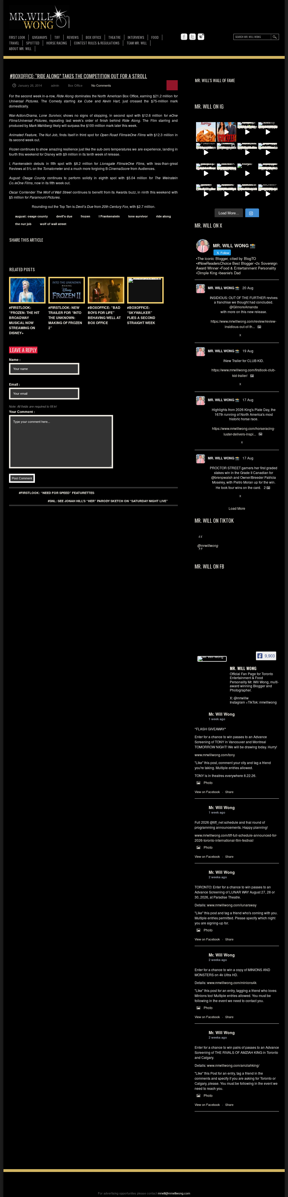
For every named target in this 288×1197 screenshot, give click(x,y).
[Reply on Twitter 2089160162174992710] (212, 442)
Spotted (32, 43)
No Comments (101, 85)
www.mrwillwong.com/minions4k (231, 982)
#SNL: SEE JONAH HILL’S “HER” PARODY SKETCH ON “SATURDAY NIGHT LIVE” (108, 501)
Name (15, 359)
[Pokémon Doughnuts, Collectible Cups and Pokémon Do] (206, 153)
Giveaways (39, 37)
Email (14, 384)
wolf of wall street (53, 224)
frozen (85, 216)
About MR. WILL (20, 48)
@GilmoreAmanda (244, 306)
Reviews (73, 37)
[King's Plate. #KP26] (247, 173)
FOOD (155, 37)
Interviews (136, 37)
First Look (17, 37)
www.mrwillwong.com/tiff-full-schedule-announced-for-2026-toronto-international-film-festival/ (236, 838)
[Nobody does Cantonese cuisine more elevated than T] (268, 132)
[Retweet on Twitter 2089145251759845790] (221, 496)
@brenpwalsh (222, 477)
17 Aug (247, 399)
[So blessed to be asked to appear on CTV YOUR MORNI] (227, 194)
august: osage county (31, 216)
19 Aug (247, 350)
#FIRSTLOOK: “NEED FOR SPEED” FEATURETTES (56, 493)
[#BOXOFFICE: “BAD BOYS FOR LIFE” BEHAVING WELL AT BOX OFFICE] (105, 290)
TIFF (57, 37)
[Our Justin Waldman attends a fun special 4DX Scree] (247, 194)
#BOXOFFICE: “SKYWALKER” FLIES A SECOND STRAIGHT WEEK (141, 315)
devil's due (64, 216)
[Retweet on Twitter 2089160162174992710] (221, 442)
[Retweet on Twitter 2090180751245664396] (221, 384)
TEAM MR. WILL (137, 43)
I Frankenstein (109, 216)
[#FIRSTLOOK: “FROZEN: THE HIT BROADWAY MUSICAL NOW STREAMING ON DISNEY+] (26, 290)
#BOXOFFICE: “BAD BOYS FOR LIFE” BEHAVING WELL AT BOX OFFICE (104, 315)
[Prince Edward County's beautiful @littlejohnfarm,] (227, 153)
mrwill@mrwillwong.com (174, 1193)
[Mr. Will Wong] (212, 659)
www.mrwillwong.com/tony (215, 754)
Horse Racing (56, 43)
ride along (163, 216)
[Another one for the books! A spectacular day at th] (227, 173)
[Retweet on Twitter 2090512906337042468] (221, 335)
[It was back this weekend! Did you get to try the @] (206, 173)
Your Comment (22, 411)
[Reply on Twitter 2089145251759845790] (212, 496)
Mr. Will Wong (222, 714)
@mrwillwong (207, 545)
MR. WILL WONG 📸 (223, 287)
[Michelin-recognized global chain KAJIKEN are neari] (268, 194)
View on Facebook (207, 791)
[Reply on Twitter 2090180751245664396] (212, 384)
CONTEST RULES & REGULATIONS (97, 43)
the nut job (23, 224)
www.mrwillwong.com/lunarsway (231, 904)
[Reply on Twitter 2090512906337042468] (212, 335)
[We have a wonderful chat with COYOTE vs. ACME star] (227, 132)
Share (229, 791)
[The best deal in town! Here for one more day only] (268, 153)
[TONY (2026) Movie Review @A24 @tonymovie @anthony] (206, 194)
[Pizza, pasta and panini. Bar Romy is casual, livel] (206, 132)
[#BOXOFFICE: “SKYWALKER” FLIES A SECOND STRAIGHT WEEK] (144, 290)
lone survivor (138, 216)
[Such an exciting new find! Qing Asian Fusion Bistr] (247, 132)
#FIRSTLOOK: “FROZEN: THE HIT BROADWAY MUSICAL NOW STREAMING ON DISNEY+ (24, 320)
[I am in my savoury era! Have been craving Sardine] (268, 173)
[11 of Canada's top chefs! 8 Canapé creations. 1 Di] (247, 153)
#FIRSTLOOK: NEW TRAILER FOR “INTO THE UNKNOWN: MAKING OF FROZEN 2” (65, 317)
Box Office (93, 37)
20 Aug (247, 287)
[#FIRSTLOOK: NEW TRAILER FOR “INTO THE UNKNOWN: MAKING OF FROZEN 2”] (65, 290)
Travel (14, 43)
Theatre (114, 37)
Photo (208, 782)
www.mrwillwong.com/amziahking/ (233, 1065)
